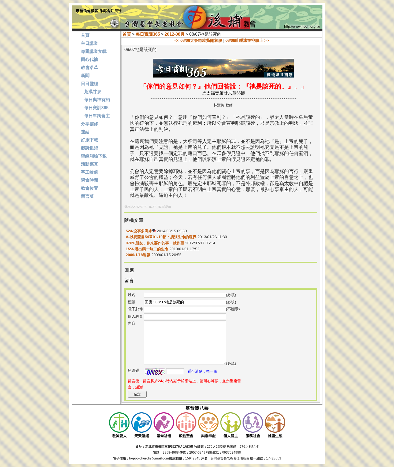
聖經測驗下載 (94, 156)
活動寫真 (89, 164)
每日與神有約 (95, 99)
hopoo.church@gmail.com (149, 458)
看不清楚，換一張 (202, 371)
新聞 (85, 75)
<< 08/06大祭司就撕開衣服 (198, 40)
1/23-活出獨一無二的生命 (147, 249)
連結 (85, 132)
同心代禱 (89, 59)
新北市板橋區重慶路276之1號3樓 (169, 446)
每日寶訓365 (148, 34)
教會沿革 (89, 67)
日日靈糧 (89, 83)
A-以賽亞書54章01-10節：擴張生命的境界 (161, 237)
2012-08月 (175, 34)
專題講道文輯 (94, 51)
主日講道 (89, 43)
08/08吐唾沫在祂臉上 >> (247, 40)
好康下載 (89, 140)
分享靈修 (89, 124)
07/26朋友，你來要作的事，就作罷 (155, 243)
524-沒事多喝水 (139, 231)
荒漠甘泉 (91, 91)
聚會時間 (89, 180)
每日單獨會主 (95, 115)
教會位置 (89, 188)
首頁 (126, 34)
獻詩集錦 (89, 148)
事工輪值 (89, 172)
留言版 (87, 196)
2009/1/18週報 (138, 255)
